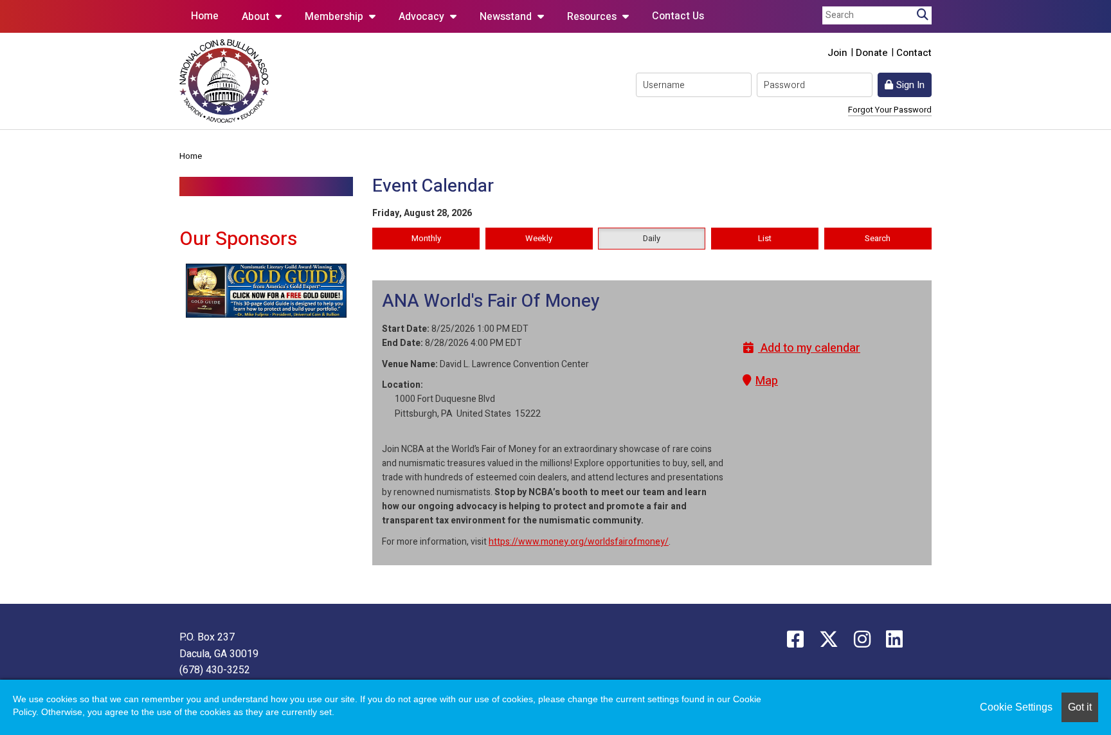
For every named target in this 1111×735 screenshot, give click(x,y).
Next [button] (362, 290)
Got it (1080, 707)
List (765, 238)
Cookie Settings (1016, 707)
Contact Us (678, 16)
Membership (335, 16)
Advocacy (423, 16)
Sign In (910, 85)
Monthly (426, 238)
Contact (914, 53)
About (257, 16)
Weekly (538, 238)
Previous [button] (169, 290)
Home (205, 16)
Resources (593, 16)
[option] (266, 290)
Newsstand (507, 16)
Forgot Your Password (890, 110)
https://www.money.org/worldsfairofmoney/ (579, 542)
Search (877, 238)
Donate (872, 53)
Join (837, 53)
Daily (651, 238)
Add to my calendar (809, 348)
